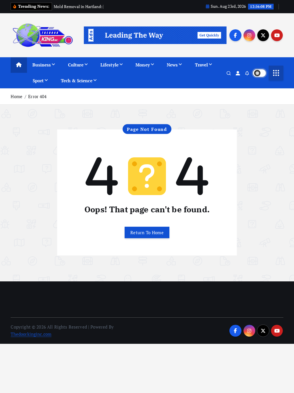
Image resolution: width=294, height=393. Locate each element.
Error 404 (37, 96)
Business (41, 65)
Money (143, 65)
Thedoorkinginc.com (31, 334)
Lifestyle (109, 65)
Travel (201, 65)
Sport (38, 80)
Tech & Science (76, 80)
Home (16, 96)
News (172, 65)
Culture (76, 65)
